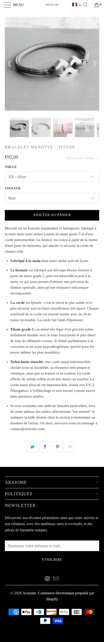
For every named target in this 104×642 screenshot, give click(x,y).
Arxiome (29, 593)
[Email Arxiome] (56, 579)
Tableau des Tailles (80, 158)
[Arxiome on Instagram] (47, 579)
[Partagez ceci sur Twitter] (32, 447)
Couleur (12, 188)
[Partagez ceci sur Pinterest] (57, 447)
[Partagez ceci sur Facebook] (45, 447)
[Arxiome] (52, 5)
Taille (11, 167)
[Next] (94, 64)
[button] (77, 5)
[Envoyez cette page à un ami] (70, 447)
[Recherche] (87, 5)
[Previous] (10, 64)
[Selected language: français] (77, 5)
